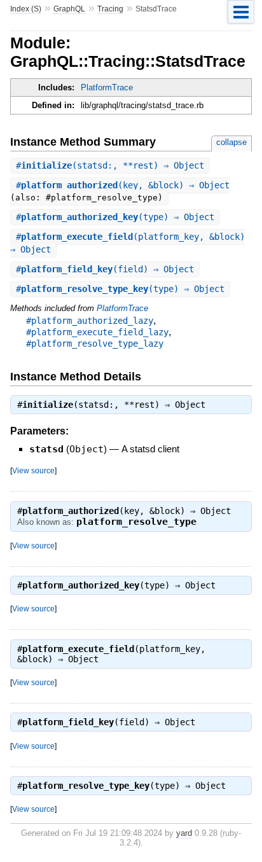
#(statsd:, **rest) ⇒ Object (110, 165)
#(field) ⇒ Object (105, 269)
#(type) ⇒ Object (115, 217)
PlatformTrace (107, 87)
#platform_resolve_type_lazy (94, 343)
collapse (231, 142)
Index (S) (25, 8)
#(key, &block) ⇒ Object (123, 185)
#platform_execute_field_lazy (97, 332)
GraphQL (69, 8)
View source (33, 470)
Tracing (110, 8)
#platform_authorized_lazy (89, 321)
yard (184, 833)
